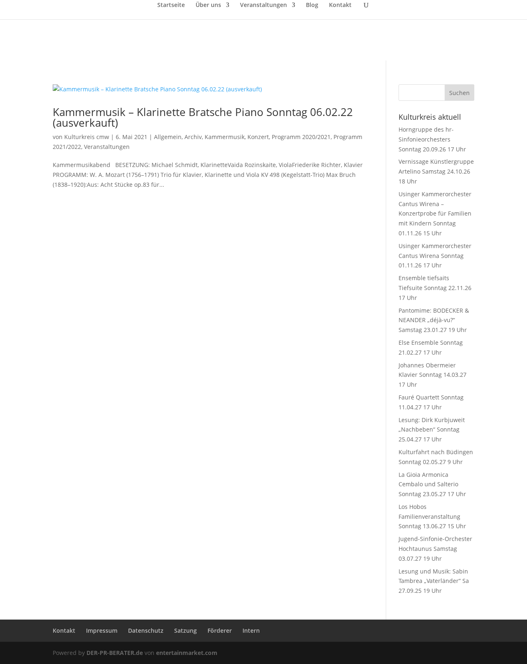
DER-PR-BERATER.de (114, 653)
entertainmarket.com (186, 653)
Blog (312, 5)
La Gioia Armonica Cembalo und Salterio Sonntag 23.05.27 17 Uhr (432, 484)
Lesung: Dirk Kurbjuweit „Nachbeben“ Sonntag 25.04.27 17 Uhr (432, 429)
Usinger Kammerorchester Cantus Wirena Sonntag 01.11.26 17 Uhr (435, 255)
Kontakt (340, 5)
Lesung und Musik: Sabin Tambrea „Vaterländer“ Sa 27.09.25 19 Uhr (434, 581)
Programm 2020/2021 (301, 137)
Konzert (258, 137)
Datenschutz (145, 630)
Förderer (220, 630)
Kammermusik (225, 137)
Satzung (185, 630)
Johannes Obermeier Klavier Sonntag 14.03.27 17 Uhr (432, 375)
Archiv (193, 137)
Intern (251, 630)
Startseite (171, 5)
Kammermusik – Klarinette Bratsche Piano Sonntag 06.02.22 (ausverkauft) (203, 117)
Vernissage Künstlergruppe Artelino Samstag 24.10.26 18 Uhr (436, 171)
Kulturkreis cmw (86, 137)
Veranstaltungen (263, 5)
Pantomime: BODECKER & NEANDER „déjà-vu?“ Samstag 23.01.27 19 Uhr (434, 320)
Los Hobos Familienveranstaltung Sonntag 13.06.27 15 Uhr (432, 516)
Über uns (208, 5)
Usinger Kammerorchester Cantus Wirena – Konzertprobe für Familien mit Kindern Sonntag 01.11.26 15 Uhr (435, 213)
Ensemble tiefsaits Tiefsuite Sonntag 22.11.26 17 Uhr (435, 288)
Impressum (101, 630)
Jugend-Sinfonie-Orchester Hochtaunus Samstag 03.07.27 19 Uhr (435, 548)
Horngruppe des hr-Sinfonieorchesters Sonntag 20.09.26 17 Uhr (432, 139)
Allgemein (168, 137)
